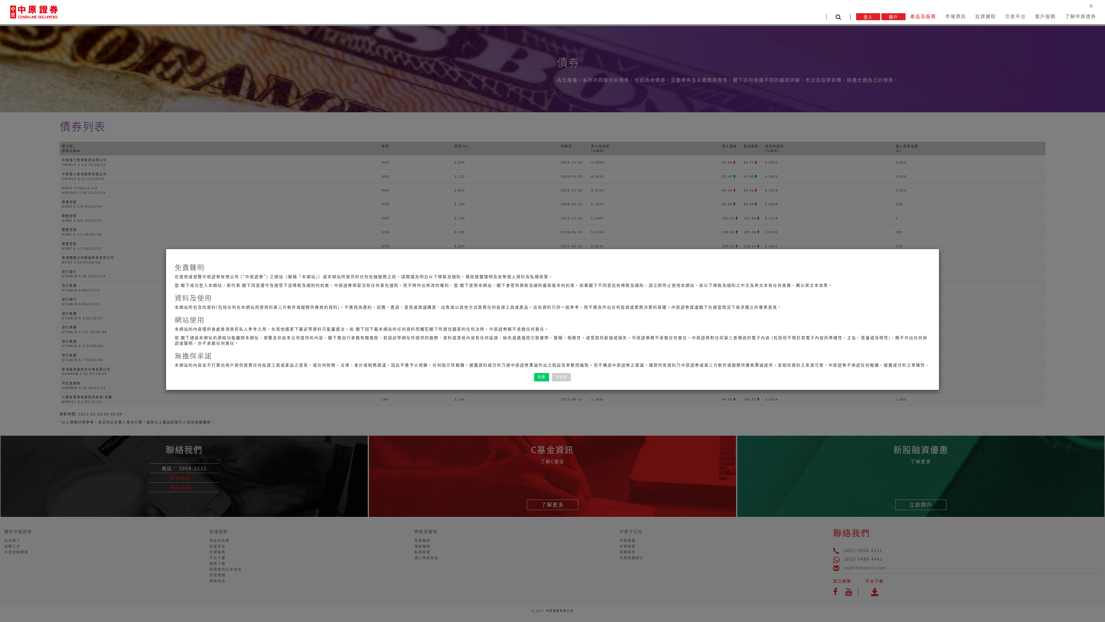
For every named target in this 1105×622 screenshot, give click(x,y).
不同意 (561, 377)
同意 (542, 377)
